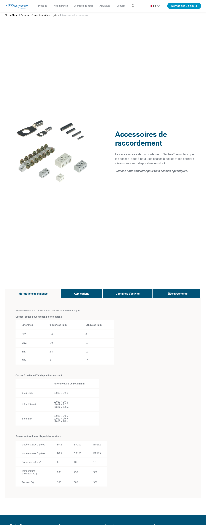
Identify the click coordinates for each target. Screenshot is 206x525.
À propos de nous (83, 5)
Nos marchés (61, 5)
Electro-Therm (11, 15)
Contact (121, 5)
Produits (42, 5)
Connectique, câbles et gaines (45, 15)
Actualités (105, 5)
